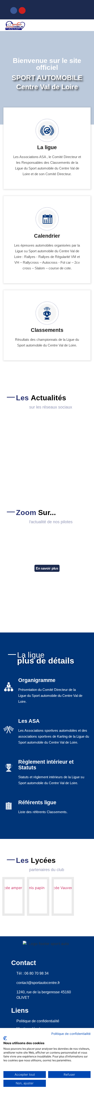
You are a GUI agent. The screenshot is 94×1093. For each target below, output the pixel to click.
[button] (86, 25)
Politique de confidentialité (71, 1034)
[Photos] (69, 10)
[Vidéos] (76, 10)
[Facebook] (13, 10)
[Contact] (61, 9)
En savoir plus (47, 568)
